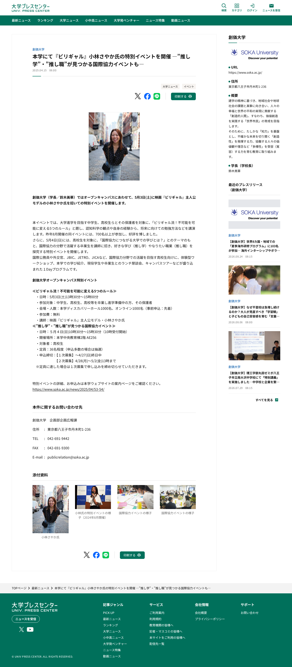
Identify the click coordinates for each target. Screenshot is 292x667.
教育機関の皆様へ (161, 625)
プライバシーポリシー (210, 619)
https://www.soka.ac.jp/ (245, 72)
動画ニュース (112, 656)
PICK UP (108, 612)
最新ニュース (112, 619)
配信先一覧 (156, 644)
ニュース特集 (112, 650)
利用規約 (155, 619)
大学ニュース (170, 86)
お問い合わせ (250, 612)
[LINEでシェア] (156, 96)
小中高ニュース (113, 637)
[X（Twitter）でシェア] (138, 96)
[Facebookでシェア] (147, 96)
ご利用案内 (156, 612)
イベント (189, 86)
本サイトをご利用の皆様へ (167, 637)
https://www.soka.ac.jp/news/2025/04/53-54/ (68, 389)
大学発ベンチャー (115, 644)
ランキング (110, 625)
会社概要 (201, 612)
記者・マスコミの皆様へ (165, 631)
